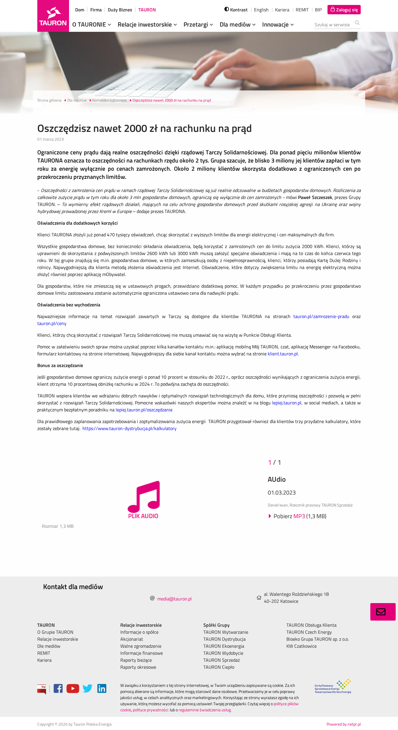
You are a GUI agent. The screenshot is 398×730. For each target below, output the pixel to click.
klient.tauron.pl (283, 353)
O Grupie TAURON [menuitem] (55, 631)
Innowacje (276, 24)
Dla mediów (236, 24)
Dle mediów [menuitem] (48, 645)
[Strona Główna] (53, 16)
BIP (318, 9)
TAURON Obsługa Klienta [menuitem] (311, 624)
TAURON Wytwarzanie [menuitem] (225, 631)
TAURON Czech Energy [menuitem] (309, 631)
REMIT (302, 9)
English (261, 9)
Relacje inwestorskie (145, 24)
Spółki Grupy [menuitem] (216, 624)
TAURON (147, 9)
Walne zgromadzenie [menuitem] (140, 645)
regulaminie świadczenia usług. (205, 710)
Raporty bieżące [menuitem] (136, 659)
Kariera (282, 9)
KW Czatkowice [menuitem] (301, 645)
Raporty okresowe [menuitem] (138, 666)
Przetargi (196, 24)
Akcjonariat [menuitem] (131, 638)
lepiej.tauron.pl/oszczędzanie (144, 409)
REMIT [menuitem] (43, 652)
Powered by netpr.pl (344, 724)
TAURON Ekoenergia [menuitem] (223, 645)
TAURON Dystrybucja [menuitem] (224, 638)
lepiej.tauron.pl (286, 402)
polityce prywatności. (151, 710)
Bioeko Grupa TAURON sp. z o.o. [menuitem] (317, 638)
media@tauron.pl (174, 598)
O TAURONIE (90, 24)
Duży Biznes (120, 9)
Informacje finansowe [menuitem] (141, 652)
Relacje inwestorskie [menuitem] (57, 638)
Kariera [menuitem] (44, 659)
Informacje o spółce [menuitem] (139, 631)
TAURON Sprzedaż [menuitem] (221, 659)
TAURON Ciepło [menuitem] (218, 666)
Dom (79, 9)
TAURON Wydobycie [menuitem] (223, 652)
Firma (96, 9)
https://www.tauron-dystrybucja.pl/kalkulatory (129, 428)
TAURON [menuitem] (46, 624)
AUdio (277, 479)
